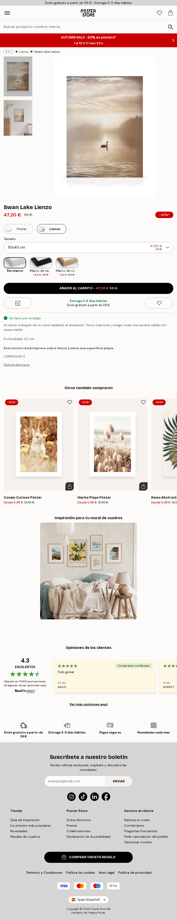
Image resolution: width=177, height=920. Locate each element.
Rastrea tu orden (137, 820)
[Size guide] (18, 303)
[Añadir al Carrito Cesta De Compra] (69, 486)
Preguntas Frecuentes (140, 831)
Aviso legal (107, 872)
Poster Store (98, 909)
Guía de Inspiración (24, 820)
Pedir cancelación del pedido (146, 836)
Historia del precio (17, 365)
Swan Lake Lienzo (47, 52)
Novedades (18, 831)
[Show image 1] (18, 76)
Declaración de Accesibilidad (88, 836)
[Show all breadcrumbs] (9, 51)
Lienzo (24, 52)
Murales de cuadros (25, 836)
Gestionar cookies (138, 842)
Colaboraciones (79, 831)
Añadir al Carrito (88, 288)
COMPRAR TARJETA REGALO (92, 857)
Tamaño (10, 239)
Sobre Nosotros (79, 820)
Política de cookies (80, 872)
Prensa (72, 825)
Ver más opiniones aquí (89, 704)
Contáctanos (134, 825)
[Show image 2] (18, 118)
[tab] (159, 13)
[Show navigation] (7, 13)
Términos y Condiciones (44, 872)
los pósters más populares (30, 825)
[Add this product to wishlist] (159, 303)
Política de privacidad (134, 872)
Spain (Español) (88, 900)
